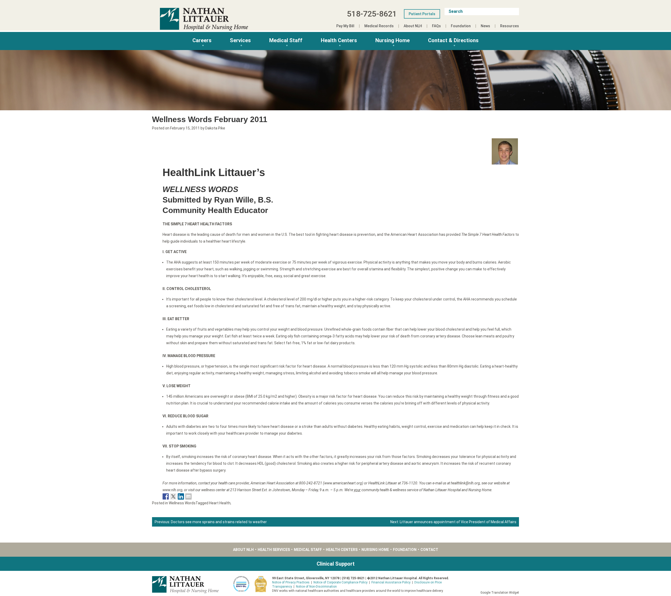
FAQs (436, 26)
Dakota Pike (215, 128)
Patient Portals (422, 14)
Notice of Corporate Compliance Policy (340, 582)
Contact (429, 550)
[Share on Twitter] (173, 496)
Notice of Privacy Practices (291, 582)
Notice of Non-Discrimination (316, 586)
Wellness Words (182, 503)
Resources (509, 26)
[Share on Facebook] (166, 496)
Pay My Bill (345, 26)
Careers (202, 40)
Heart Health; (220, 503)
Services (240, 40)
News (485, 26)
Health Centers (339, 40)
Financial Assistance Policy (390, 582)
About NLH (413, 26)
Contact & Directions (453, 40)
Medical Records (379, 26)
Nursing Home (392, 40)
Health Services (274, 550)
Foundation (461, 26)
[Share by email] (188, 496)
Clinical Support (336, 564)
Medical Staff (285, 40)
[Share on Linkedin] (181, 496)
